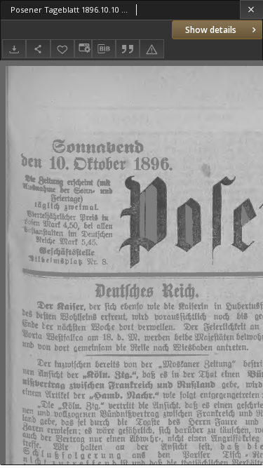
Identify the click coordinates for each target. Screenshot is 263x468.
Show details (210, 30)
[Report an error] (151, 48)
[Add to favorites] (62, 48)
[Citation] (128, 48)
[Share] (38, 48)
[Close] (251, 9)
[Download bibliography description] (104, 49)
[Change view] (82, 48)
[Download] (14, 48)
